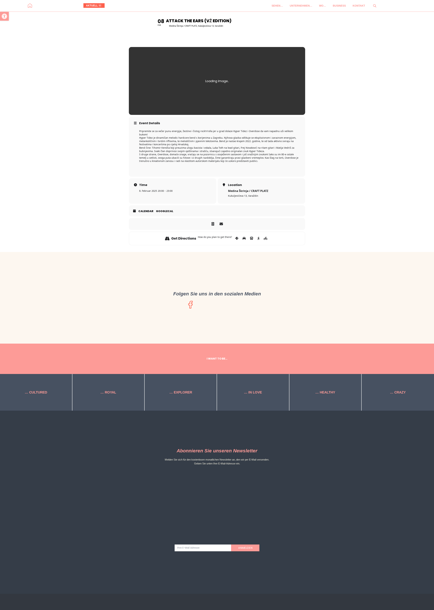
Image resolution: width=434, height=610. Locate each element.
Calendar (145, 211)
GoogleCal (164, 211)
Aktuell (92, 5)
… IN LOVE (253, 392)
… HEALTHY (325, 392)
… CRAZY (398, 392)
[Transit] (251, 238)
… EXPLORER (180, 392)
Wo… (322, 5)
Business (339, 5)
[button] (375, 6)
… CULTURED (36, 392)
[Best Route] (237, 238)
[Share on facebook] (213, 224)
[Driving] (244, 238)
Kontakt (359, 5)
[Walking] (258, 238)
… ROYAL (108, 392)
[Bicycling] (265, 238)
